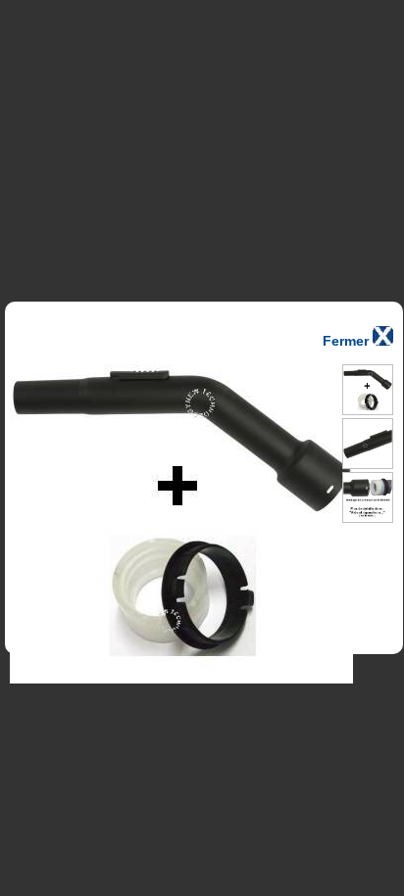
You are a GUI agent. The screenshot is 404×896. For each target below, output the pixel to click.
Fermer (348, 341)
